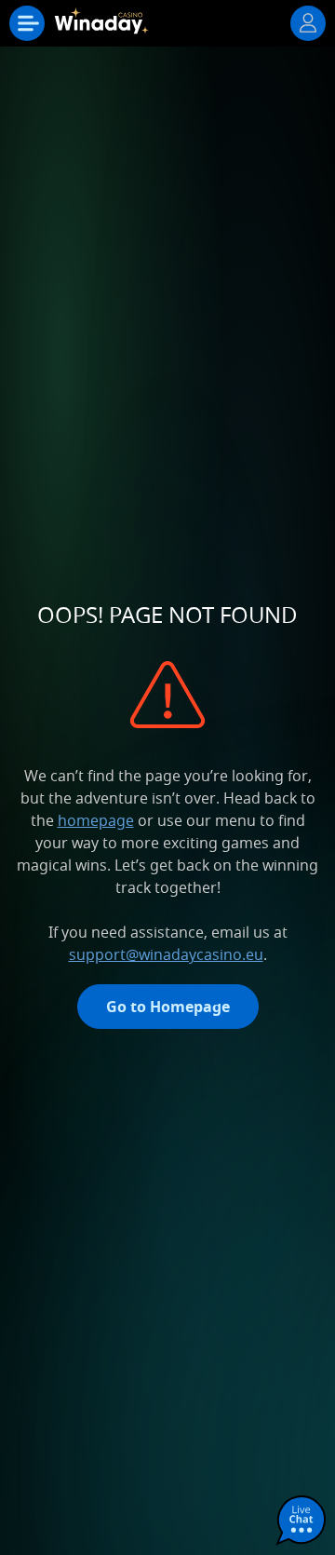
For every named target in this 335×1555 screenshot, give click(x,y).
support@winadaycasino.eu (166, 954)
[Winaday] (104, 28)
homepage (96, 820)
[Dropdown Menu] (27, 23)
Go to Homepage (168, 1006)
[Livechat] (301, 1521)
